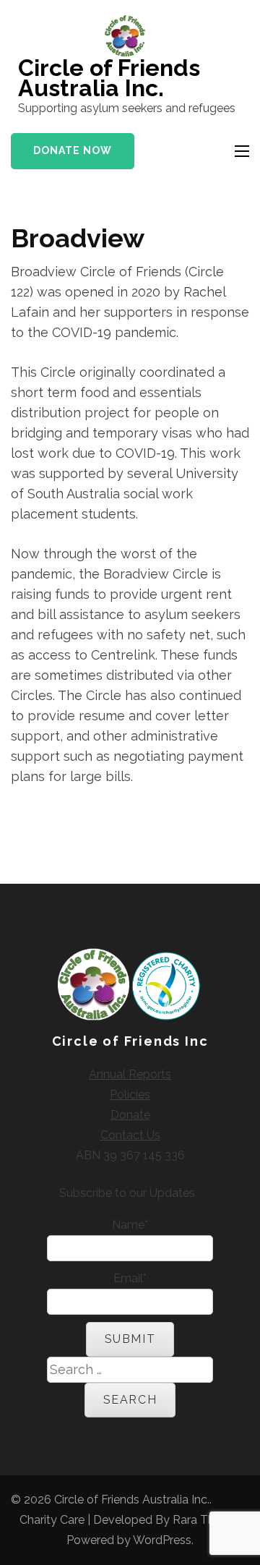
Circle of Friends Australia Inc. (109, 77)
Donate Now (72, 150)
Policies (130, 1094)
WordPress (162, 1540)
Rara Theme (205, 1520)
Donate (130, 1115)
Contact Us (130, 1135)
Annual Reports (130, 1074)
